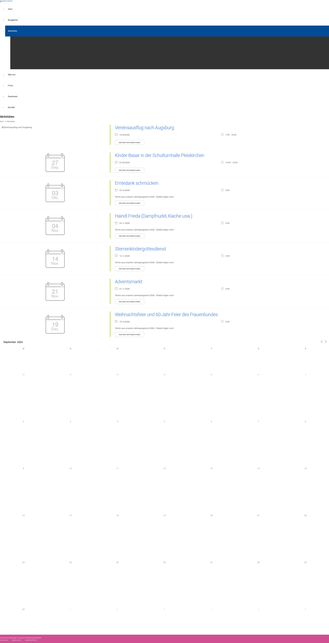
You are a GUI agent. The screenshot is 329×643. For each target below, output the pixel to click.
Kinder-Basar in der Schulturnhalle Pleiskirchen (159, 155)
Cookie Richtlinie (30, 640)
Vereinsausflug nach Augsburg (144, 127)
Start (10, 9)
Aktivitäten (12, 31)
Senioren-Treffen (20, 53)
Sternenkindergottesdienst (140, 249)
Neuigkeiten (13, 20)
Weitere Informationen (129, 142)
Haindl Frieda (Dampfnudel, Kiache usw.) (153, 216)
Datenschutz (16, 640)
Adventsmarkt (128, 281)
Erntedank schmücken (136, 183)
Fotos (10, 86)
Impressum (4, 640)
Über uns (11, 75)
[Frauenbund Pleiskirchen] (6, 1)
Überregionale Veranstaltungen (26, 64)
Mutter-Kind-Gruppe (21, 42)
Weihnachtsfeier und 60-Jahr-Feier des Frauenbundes (166, 314)
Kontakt (11, 107)
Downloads (12, 96)
